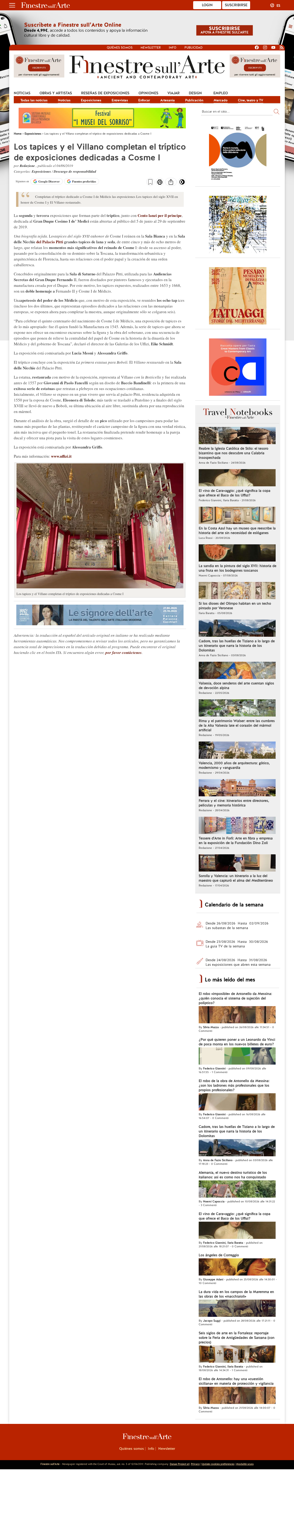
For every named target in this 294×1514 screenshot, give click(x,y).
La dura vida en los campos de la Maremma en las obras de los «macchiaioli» (236, 1294)
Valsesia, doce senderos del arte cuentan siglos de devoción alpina (236, 685)
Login (207, 5)
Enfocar (144, 100)
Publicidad (193, 48)
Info (172, 48)
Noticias (22, 93)
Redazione (28, 165)
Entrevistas (120, 100)
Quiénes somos (120, 48)
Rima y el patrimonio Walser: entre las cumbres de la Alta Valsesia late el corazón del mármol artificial (237, 725)
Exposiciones (91, 100)
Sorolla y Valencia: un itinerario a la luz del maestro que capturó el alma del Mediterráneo (236, 878)
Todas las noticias (34, 100)
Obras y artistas (56, 93)
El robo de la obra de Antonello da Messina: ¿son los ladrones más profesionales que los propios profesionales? (234, 1085)
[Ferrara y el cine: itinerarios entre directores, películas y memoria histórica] (237, 788)
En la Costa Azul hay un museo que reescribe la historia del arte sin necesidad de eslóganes (237, 530)
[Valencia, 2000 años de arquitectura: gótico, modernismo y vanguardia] (237, 751)
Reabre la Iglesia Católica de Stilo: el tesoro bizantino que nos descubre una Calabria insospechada (233, 453)
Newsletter (151, 48)
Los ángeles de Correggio (219, 1255)
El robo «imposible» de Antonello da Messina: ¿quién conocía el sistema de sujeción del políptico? (235, 998)
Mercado (221, 100)
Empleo (220, 93)
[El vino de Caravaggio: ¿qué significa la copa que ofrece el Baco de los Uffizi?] (237, 478)
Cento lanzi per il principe (160, 215)
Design (195, 93)
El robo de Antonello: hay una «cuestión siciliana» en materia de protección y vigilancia (236, 1381)
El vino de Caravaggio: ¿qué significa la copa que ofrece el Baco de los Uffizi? (234, 493)
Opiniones (148, 93)
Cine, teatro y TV (250, 100)
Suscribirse (236, 5)
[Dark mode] (182, 183)
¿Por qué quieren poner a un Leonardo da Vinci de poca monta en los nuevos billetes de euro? (237, 1041)
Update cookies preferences (217, 1464)
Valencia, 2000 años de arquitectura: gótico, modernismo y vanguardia (234, 765)
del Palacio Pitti (49, 242)
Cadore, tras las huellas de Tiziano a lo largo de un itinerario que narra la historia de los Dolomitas (237, 646)
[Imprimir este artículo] (160, 182)
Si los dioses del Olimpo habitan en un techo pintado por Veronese (235, 605)
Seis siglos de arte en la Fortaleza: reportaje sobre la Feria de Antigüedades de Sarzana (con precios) (236, 1338)
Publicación (194, 100)
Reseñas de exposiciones (105, 93)
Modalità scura (245, 1464)
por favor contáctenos (123, 652)
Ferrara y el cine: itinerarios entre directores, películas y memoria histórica (234, 803)
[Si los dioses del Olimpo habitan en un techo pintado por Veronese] (237, 591)
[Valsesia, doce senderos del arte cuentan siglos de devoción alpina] (237, 671)
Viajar (173, 93)
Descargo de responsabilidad (75, 171)
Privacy (195, 1464)
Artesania (167, 100)
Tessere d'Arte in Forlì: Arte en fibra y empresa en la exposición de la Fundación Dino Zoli (236, 840)
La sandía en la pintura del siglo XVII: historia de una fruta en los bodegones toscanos (237, 568)
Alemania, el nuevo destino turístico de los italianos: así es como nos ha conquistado (233, 1174)
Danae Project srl (179, 1464)
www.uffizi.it (61, 456)
